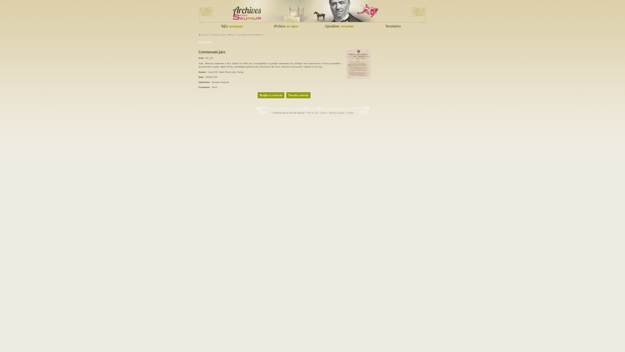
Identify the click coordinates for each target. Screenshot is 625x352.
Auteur (202, 72)
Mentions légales (337, 113)
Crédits (350, 113)
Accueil (205, 35)
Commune (204, 87)
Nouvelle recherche (298, 95)
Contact (323, 113)
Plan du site (312, 113)
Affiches (231, 35)
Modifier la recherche (271, 95)
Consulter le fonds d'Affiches (249, 35)
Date (201, 77)
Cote (201, 58)
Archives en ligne (218, 35)
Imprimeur (204, 82)
